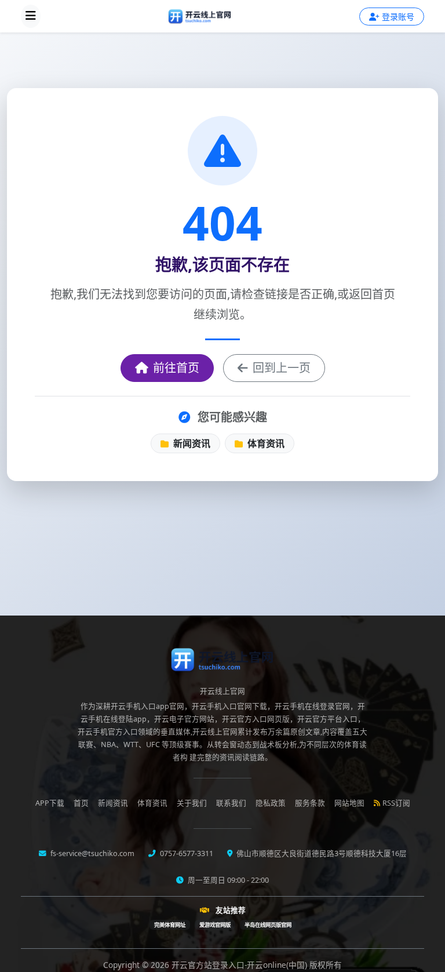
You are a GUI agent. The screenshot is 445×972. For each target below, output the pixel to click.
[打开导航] (31, 16)
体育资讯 (264, 443)
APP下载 (49, 803)
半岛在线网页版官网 (268, 925)
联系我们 (231, 803)
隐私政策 (271, 803)
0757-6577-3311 (185, 853)
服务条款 (310, 803)
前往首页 (176, 368)
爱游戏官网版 (215, 925)
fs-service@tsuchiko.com (91, 853)
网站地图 (349, 803)
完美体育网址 (169, 925)
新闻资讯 (190, 443)
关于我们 (192, 803)
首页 (81, 803)
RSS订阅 (396, 803)
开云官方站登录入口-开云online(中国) (240, 964)
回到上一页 (282, 368)
